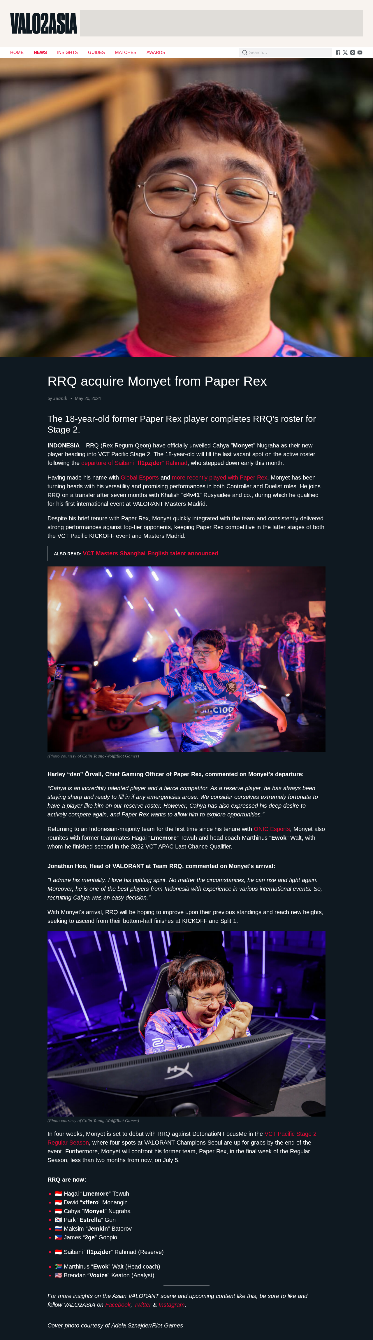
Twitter (142, 1304)
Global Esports (140, 477)
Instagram (172, 1304)
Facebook (118, 1304)
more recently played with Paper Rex (219, 477)
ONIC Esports (272, 829)
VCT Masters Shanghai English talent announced (150, 553)
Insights (67, 52)
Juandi (60, 398)
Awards (156, 52)
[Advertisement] (221, 23)
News (40, 52)
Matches (125, 52)
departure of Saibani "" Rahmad (134, 463)
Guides (96, 52)
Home (17, 52)
